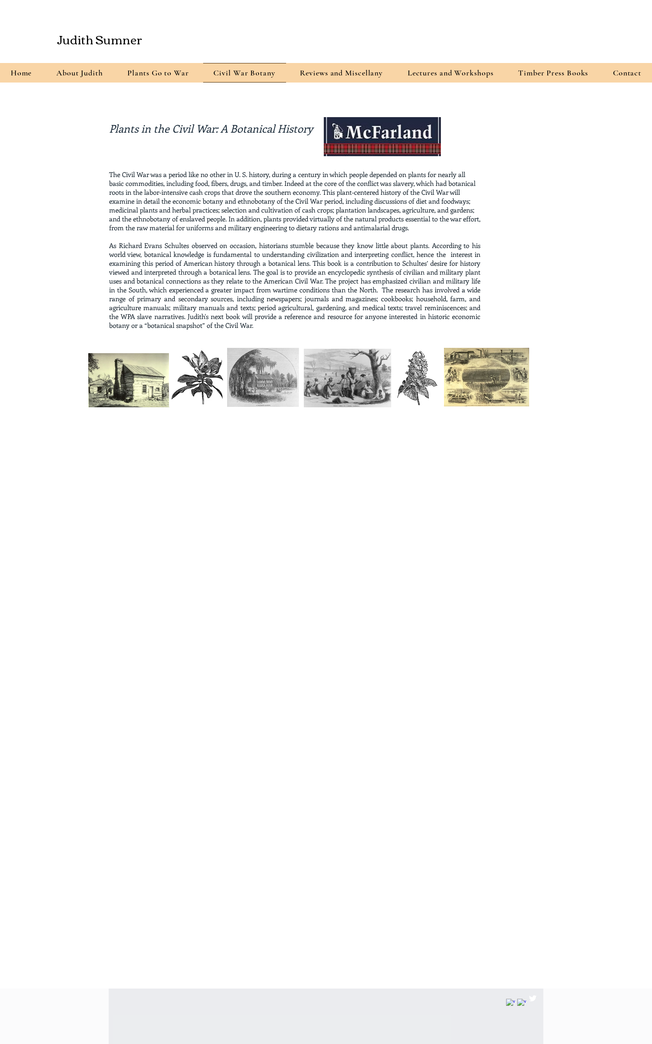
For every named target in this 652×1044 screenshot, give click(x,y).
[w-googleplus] (510, 1003)
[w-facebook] (521, 1003)
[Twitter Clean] (532, 998)
